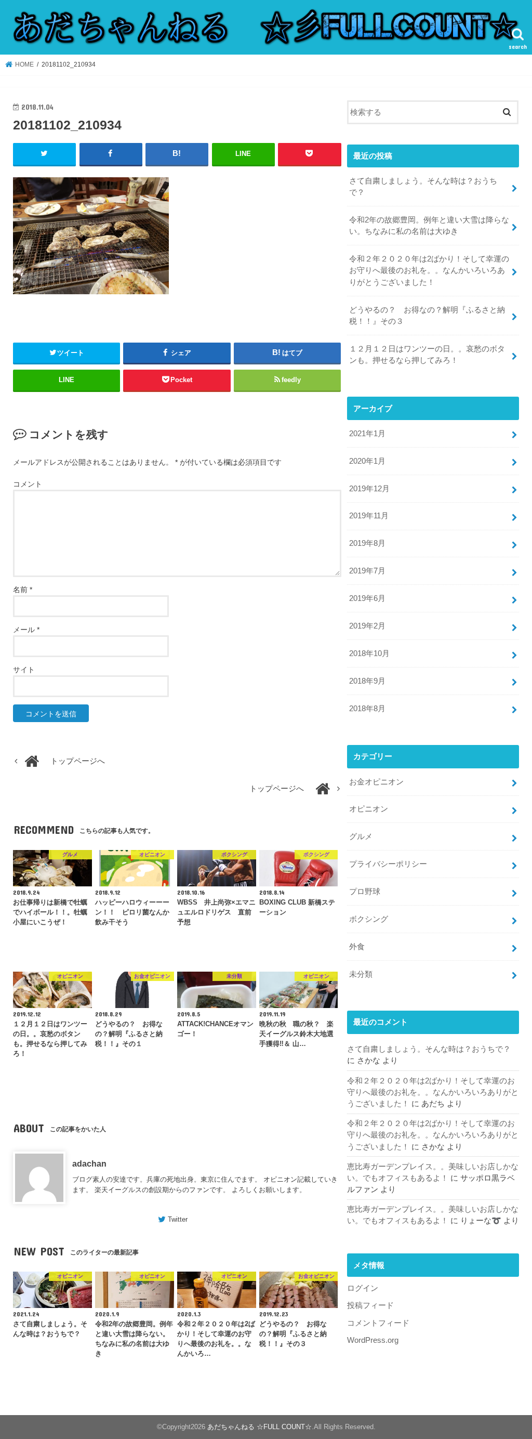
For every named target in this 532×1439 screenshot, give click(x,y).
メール (26, 629)
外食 (357, 947)
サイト (24, 669)
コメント (27, 484)
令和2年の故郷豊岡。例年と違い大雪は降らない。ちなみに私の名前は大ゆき (429, 226)
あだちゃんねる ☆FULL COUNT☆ (259, 1427)
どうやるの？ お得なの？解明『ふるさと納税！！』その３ (427, 315)
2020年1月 (367, 461)
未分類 (361, 974)
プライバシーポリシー (388, 864)
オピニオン (368, 809)
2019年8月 (367, 543)
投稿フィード (370, 1305)
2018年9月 (367, 681)
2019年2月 (367, 626)
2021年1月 (367, 433)
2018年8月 (367, 708)
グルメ (361, 836)
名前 (22, 589)
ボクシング (368, 919)
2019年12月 (369, 489)
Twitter (178, 1219)
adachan (89, 1163)
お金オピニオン (376, 782)
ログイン (362, 1288)
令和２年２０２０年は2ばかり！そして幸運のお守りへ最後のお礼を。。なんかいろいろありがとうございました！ (429, 270)
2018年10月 (369, 653)
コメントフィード (378, 1323)
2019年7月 (367, 571)
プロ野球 (364, 891)
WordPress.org (372, 1340)
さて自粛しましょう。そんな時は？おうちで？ (423, 187)
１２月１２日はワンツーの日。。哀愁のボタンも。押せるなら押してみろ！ (427, 354)
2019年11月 (369, 516)
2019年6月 (367, 598)
